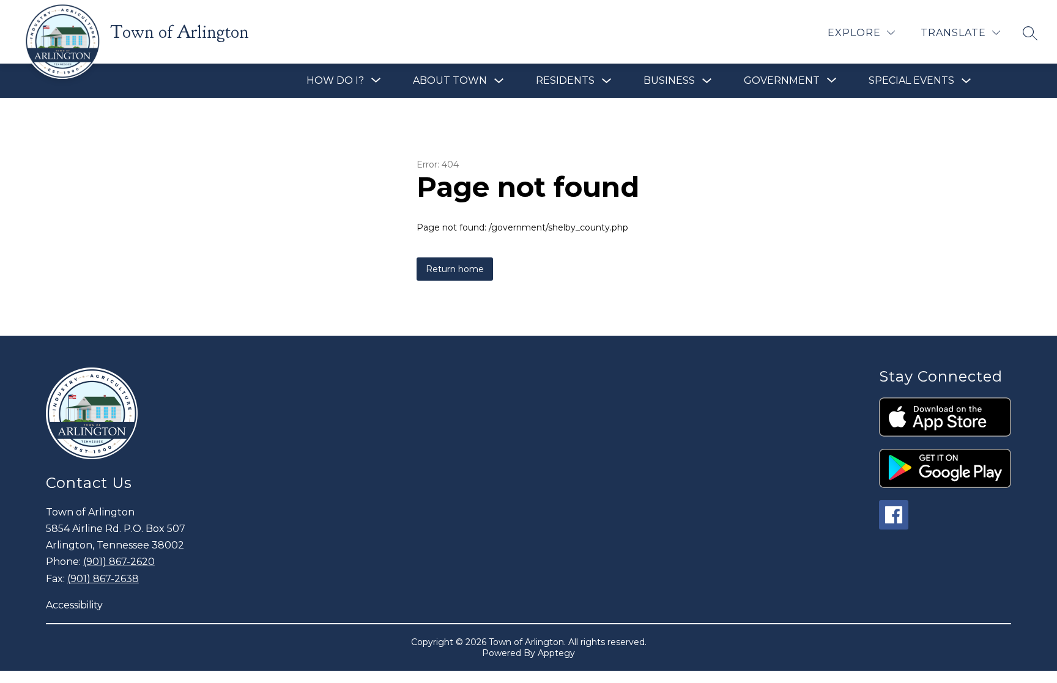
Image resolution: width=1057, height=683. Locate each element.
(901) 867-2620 (119, 561)
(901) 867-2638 (103, 579)
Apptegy (556, 653)
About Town (450, 80)
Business (669, 80)
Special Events (911, 80)
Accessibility (74, 605)
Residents (565, 80)
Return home (455, 269)
